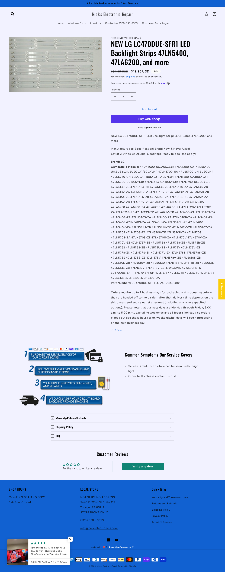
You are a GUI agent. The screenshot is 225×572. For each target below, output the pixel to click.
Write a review (143, 466)
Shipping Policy (161, 509)
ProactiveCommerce (120, 547)
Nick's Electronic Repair (107, 566)
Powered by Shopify (127, 566)
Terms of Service (162, 522)
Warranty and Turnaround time (170, 497)
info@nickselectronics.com (99, 528)
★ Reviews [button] (221, 289)
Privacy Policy (160, 515)
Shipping (130, 76)
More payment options (149, 127)
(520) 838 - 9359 (92, 520)
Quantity (115, 89)
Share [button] (118, 330)
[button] (13, 14)
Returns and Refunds (164, 503)
